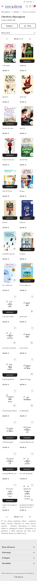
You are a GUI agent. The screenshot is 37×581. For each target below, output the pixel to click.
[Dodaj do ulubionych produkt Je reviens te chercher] (14, 328)
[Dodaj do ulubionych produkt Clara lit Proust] (14, 171)
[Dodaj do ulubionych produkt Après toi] (14, 76)
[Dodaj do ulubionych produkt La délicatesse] (32, 390)
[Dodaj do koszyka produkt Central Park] (32, 154)
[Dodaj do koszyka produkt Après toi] (14, 91)
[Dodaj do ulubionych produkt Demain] (32, 171)
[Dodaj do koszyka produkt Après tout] (32, 91)
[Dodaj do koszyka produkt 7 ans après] (14, 60)
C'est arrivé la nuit (8, 160)
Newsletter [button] (6, 563)
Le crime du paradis (26, 473)
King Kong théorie (8, 379)
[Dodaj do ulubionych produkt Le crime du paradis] (32, 453)
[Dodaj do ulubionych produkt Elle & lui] (32, 202)
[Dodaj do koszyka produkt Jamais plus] (32, 311)
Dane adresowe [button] (8, 547)
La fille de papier (7, 442)
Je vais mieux (24, 348)
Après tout (23, 97)
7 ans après (6, 65)
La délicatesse (24, 411)
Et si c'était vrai (7, 285)
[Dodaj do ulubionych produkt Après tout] (32, 76)
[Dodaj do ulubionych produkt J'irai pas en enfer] (14, 296)
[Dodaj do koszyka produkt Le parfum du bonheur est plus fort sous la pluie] (32, 499)
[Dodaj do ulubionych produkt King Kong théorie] (14, 359)
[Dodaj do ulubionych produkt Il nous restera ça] (32, 265)
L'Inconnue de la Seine (9, 411)
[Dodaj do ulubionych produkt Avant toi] (32, 108)
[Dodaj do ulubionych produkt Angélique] (32, 45)
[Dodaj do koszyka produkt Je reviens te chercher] (14, 342)
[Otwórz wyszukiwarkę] (27, 6)
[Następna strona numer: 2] (29, 38)
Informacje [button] (6, 552)
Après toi (5, 97)
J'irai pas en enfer (8, 317)
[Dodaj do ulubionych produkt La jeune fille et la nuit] (32, 422)
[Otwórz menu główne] (2, 6)
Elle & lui (22, 222)
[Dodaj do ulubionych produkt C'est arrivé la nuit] (14, 139)
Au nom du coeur (7, 128)
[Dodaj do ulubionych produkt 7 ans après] (14, 45)
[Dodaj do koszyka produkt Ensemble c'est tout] (14, 248)
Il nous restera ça (25, 285)
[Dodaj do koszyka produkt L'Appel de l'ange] (32, 374)
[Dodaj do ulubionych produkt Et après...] (32, 233)
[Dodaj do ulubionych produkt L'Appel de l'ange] (32, 359)
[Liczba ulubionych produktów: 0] (30, 6)
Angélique (23, 65)
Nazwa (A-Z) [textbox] (5, 33)
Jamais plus (23, 317)
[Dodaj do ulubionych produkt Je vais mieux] (32, 328)
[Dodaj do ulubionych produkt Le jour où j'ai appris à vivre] (14, 485)
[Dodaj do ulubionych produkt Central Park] (32, 139)
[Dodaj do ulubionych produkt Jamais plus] (32, 296)
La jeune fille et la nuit (27, 442)
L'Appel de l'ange (25, 379)
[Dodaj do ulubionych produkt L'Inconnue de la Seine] (14, 390)
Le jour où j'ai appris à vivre (9, 506)
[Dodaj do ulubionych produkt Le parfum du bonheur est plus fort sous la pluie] (32, 485)
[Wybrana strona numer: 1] (18, 38)
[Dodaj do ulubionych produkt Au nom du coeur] (14, 108)
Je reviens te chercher (9, 348)
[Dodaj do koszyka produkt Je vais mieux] (32, 342)
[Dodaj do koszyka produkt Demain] (32, 186)
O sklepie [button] (6, 558)
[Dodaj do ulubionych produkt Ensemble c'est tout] (14, 233)
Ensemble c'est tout (8, 254)
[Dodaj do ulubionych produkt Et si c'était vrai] (14, 265)
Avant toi (22, 128)
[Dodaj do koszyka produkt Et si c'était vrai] (14, 280)
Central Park (23, 160)
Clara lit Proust (7, 191)
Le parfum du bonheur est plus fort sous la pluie (27, 506)
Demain (22, 191)
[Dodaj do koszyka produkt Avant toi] (32, 123)
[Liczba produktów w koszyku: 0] (33, 6)
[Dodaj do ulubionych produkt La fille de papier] (14, 422)
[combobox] (18, 33)
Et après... (23, 254)
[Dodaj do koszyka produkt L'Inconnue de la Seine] (14, 405)
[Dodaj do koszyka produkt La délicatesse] (32, 405)
